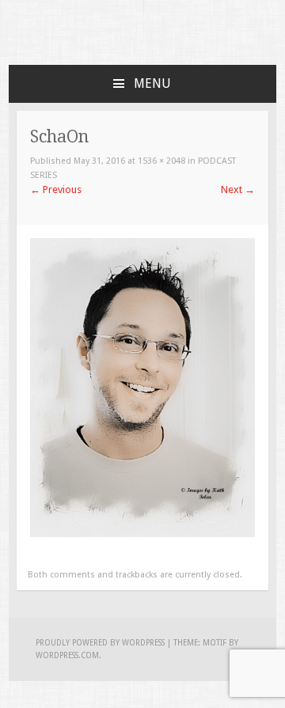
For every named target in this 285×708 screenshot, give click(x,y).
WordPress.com (67, 655)
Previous (56, 189)
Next (238, 189)
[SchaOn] (142, 534)
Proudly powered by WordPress (100, 642)
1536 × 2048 (161, 161)
